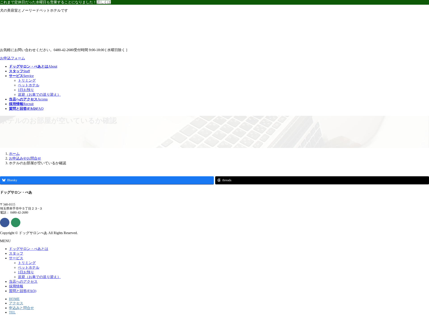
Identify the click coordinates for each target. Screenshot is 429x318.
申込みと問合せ (21, 308)
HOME (14, 299)
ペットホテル (28, 85)
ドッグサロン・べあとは (28, 249)
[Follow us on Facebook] (4, 222)
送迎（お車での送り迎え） (39, 94)
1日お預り (26, 90)
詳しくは (104, 2)
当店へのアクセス (23, 281)
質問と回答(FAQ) (22, 291)
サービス (16, 258)
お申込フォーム (12, 58)
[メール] (15, 222)
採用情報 (16, 286)
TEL (12, 312)
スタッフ (16, 253)
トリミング (27, 80)
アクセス (16, 303)
